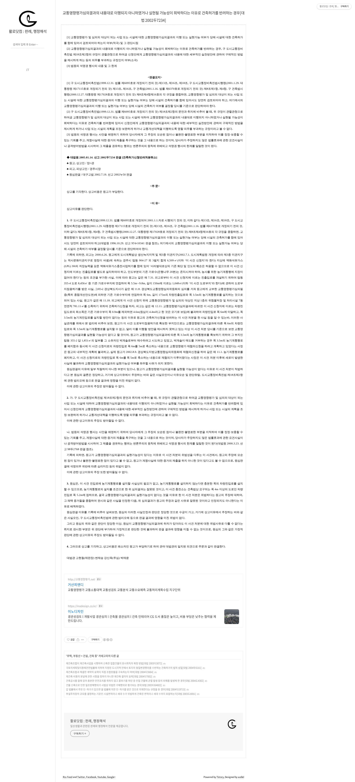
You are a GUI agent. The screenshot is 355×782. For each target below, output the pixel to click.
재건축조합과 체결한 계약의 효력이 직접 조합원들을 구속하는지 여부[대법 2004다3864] (109, 672)
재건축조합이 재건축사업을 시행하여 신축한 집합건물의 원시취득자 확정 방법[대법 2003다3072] (114, 663)
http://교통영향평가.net (81, 579)
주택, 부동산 (73, 656)
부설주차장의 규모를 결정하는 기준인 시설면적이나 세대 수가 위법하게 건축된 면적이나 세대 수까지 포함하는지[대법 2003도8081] (131, 693)
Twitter (81, 777)
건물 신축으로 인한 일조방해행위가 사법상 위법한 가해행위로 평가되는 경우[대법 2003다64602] (114, 685)
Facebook (91, 777)
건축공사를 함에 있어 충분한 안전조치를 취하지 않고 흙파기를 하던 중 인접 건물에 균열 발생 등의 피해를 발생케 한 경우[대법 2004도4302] (135, 680)
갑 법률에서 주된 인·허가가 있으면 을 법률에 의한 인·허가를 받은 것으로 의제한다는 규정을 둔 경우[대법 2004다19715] (125, 689)
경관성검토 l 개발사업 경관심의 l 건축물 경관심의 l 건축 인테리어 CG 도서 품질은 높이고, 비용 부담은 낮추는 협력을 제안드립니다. (142, 618)
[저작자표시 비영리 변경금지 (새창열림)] (108, 639)
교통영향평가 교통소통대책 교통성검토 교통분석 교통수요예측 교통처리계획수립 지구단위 (124, 589)
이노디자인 (76, 611)
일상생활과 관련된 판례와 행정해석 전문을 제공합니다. (99, 726)
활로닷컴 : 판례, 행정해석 (28, 31)
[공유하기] (78, 639)
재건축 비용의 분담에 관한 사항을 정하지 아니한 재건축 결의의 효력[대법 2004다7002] (109, 676)
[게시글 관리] (82, 639)
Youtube (101, 777)
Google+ (111, 777)
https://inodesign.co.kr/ (82, 606)
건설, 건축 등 (90, 656)
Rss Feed (67, 777)
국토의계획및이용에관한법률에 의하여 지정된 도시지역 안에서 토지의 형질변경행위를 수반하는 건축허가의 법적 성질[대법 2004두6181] (134, 667)
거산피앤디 (76, 584)
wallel (241, 777)
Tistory (220, 777)
